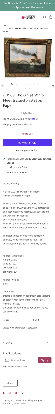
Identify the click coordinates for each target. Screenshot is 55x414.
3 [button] (20, 83)
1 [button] (11, 83)
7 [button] (38, 83)
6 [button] (33, 83)
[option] (27, 58)
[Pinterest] (16, 393)
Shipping (7, 124)
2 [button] (16, 83)
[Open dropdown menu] (48, 342)
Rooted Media (19, 403)
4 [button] (24, 83)
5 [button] (29, 83)
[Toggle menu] (4, 17)
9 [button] (24, 87)
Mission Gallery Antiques (30, 400)
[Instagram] (10, 393)
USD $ (10, 383)
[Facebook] (4, 393)
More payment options (27, 150)
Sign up (44, 360)
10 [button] (29, 87)
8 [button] (42, 83)
